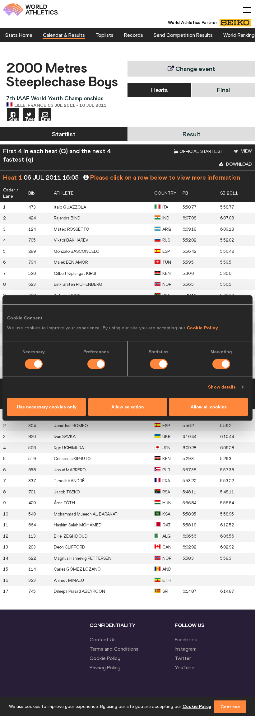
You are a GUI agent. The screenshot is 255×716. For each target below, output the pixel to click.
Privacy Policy (105, 667)
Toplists (104, 35)
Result (192, 134)
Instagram (186, 649)
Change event (194, 69)
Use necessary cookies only (46, 406)
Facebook (186, 639)
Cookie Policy (202, 327)
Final (223, 90)
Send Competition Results (183, 35)
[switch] (96, 364)
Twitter (183, 658)
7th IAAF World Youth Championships (55, 98)
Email (46, 119)
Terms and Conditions (114, 649)
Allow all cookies (209, 406)
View (246, 151)
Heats (159, 90)
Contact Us (103, 639)
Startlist (64, 134)
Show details (222, 386)
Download (238, 164)
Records (133, 35)
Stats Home (18, 35)
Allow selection (127, 406)
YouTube (184, 667)
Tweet (30, 119)
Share (14, 119)
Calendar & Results (64, 35)
